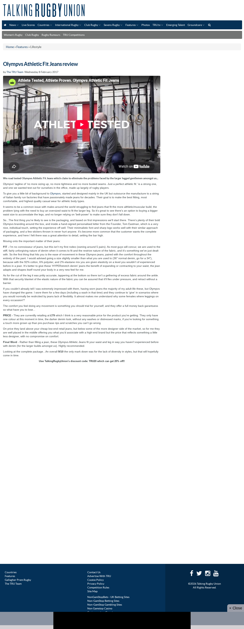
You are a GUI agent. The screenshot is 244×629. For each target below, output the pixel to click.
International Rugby (67, 24)
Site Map (92, 591)
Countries (43, 24)
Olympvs (55, 193)
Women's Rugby (13, 34)
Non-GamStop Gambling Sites (104, 604)
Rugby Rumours (51, 34)
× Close (235, 608)
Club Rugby (91, 24)
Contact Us (93, 572)
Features (130, 24)
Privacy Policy (95, 583)
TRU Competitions (74, 34)
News (12, 24)
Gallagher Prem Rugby (18, 579)
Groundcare (195, 24)
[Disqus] (82, 412)
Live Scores (28, 24)
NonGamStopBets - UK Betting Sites (108, 597)
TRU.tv (156, 24)
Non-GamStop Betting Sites (103, 600)
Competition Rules (98, 587)
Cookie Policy (95, 579)
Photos (145, 24)
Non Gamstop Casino (99, 608)
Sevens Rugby (112, 24)
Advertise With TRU (99, 576)
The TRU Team (14, 72)
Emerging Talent (175, 24)
